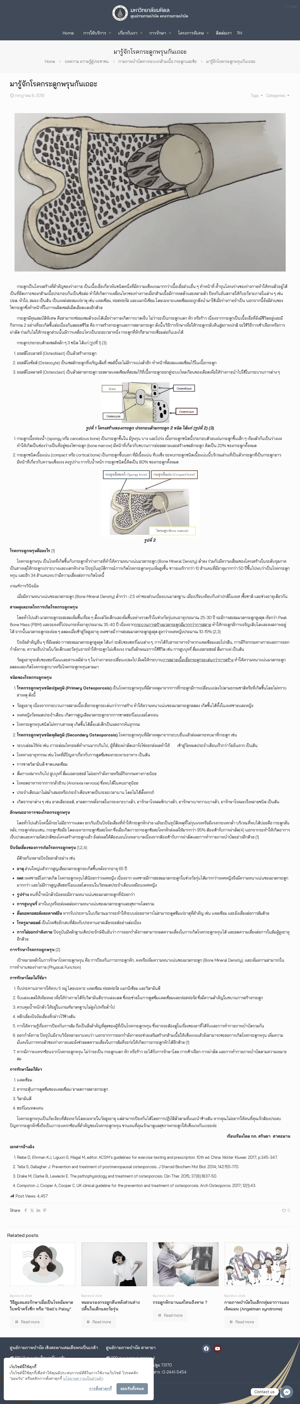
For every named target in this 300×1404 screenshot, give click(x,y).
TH (239, 33)
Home (50, 61)
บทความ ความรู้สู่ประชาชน (87, 61)
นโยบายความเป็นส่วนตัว (83, 1378)
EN (287, 6)
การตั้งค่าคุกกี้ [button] (100, 1388)
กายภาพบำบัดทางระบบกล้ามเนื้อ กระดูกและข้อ (157, 61)
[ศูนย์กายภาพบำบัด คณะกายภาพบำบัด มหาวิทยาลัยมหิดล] (150, 13)
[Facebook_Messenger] (287, 1391)
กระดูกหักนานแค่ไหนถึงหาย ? (180, 1302)
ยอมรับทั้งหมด (132, 1388)
